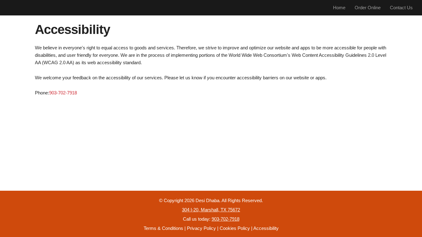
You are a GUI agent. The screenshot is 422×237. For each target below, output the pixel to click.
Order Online (368, 7)
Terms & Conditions (163, 228)
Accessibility (266, 228)
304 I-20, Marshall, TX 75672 (211, 209)
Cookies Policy (235, 228)
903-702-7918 (63, 92)
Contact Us (401, 7)
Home (339, 7)
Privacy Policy (201, 228)
